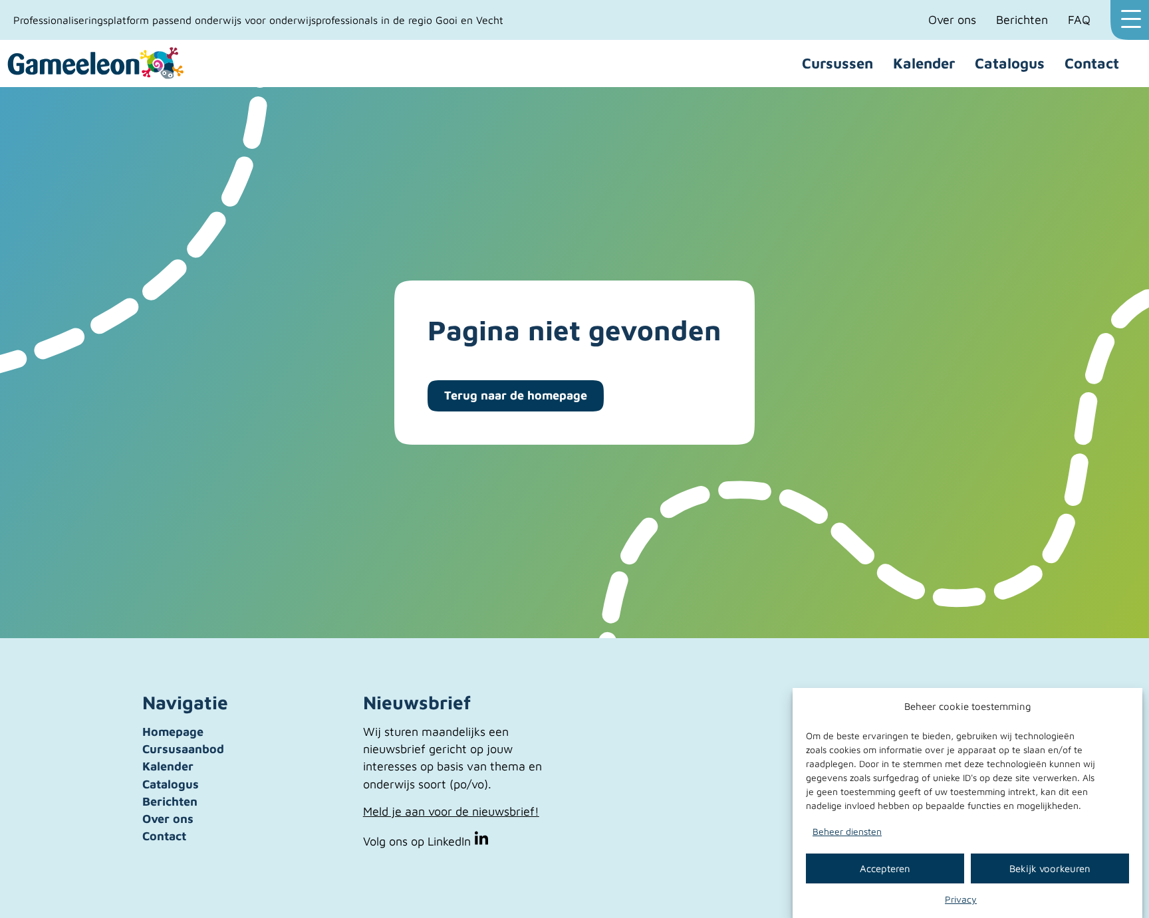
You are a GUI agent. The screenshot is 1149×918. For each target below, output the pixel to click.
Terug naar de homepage (515, 395)
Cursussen (837, 63)
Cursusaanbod (183, 749)
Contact (1092, 63)
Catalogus (1010, 63)
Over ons (952, 20)
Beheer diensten (847, 831)
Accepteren (885, 867)
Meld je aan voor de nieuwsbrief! (451, 811)
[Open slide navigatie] (1129, 20)
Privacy (961, 899)
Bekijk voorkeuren (1049, 867)
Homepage (172, 732)
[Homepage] (96, 63)
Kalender (924, 63)
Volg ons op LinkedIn (418, 841)
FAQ (1079, 20)
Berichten (1022, 20)
